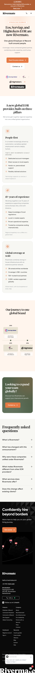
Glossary (16, 637)
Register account (7, 633)
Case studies (17, 635)
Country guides (18, 633)
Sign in (4, 635)
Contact (18, 627)
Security (18, 622)
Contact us (16, 66)
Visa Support (6, 617)
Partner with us (20, 620)
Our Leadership (20, 617)
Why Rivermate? (20, 612)
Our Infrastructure (20, 615)
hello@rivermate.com (9, 580)
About (17, 610)
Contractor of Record (8, 615)
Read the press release (16, 60)
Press (17, 624)
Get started (8, 530)
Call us (11, 598)
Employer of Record (8, 610)
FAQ (15, 645)
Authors (16, 642)
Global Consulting (7, 620)
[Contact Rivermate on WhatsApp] (26, 13)
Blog (15, 640)
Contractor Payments (8, 612)
